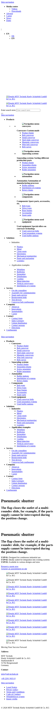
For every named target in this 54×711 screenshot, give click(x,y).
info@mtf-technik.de (9, 674)
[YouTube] (27, 608)
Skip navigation (7, 2)
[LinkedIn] (27, 594)
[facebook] (27, 588)
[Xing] (27, 601)
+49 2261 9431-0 (8, 678)
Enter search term (8, 110)
